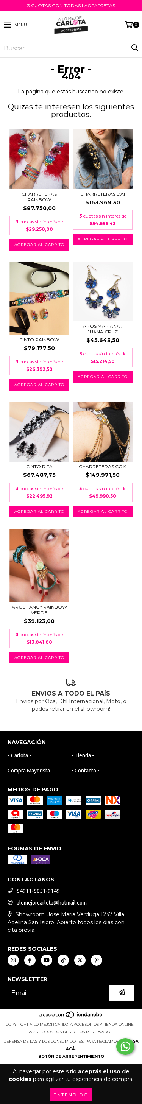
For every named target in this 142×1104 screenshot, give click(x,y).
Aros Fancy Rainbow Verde (39, 609)
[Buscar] (134, 48)
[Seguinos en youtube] (46, 960)
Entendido (71, 1095)
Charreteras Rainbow (39, 196)
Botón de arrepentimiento (71, 1056)
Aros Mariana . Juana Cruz (102, 329)
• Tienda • (82, 755)
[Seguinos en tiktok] (63, 960)
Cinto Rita (39, 466)
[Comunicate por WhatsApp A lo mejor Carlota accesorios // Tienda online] (125, 1046)
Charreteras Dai (102, 194)
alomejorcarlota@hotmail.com (52, 903)
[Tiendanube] (71, 1016)
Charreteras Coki (103, 466)
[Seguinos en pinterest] (96, 960)
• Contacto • (85, 771)
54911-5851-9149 (38, 891)
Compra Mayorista (29, 771)
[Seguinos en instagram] (13, 960)
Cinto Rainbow (39, 340)
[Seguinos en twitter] (80, 960)
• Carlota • (19, 755)
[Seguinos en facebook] (30, 960)
